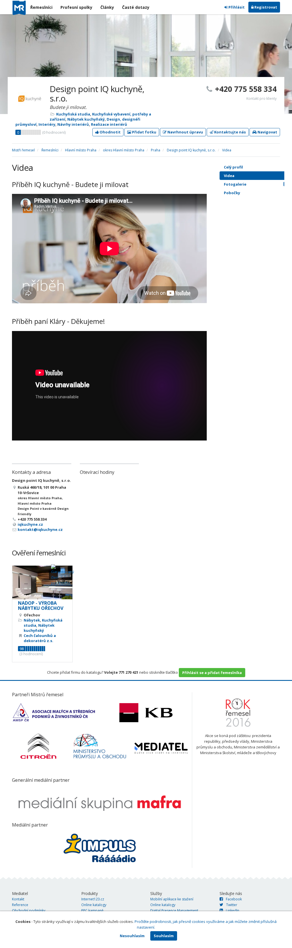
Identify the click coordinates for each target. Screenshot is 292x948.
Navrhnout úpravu (185, 132)
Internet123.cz (92, 899)
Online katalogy (93, 904)
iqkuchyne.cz (30, 524)
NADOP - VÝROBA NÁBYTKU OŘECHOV (40, 605)
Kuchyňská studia (73, 114)
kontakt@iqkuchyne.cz (40, 529)
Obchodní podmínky (28, 910)
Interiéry (46, 124)
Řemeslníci (41, 7)
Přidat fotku (143, 132)
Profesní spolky (76, 7)
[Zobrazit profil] (42, 583)
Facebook (234, 899)
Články (107, 7)
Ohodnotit (110, 132)
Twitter (231, 904)
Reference (20, 904)
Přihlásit (236, 7)
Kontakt (18, 899)
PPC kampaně (92, 910)
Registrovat (265, 7)
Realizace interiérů (109, 124)
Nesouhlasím (132, 935)
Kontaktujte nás (229, 132)
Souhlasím (164, 935)
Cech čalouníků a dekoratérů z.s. (40, 638)
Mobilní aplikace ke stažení (171, 899)
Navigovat (267, 132)
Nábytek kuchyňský (86, 119)
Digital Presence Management (174, 910)
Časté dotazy (135, 7)
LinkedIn (232, 910)
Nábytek (32, 620)
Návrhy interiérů (73, 124)
